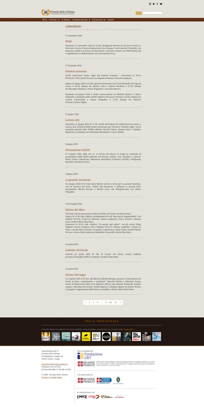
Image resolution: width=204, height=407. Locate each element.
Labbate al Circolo (76, 250)
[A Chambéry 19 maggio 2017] (106, 340)
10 (110, 302)
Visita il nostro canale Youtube (160, 4)
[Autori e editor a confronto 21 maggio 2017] (96, 340)
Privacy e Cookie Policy (52, 377)
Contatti (110, 20)
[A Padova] (86, 340)
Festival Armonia (76, 71)
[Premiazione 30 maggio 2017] (46, 340)
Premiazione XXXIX (77, 150)
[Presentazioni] (56, 340)
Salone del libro (75, 209)
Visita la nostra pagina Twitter (153, 4)
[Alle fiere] (146, 340)
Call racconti (97, 20)
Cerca (138, 13)
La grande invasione (78, 179)
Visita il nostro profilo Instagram (149, 4)
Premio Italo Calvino (58, 11)
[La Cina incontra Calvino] (76, 340)
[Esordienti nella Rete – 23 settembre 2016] (156, 340)
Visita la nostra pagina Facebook (157, 4)
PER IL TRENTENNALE (102, 321)
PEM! (68, 41)
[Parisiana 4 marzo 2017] (126, 340)
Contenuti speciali (80, 20)
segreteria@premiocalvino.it (55, 364)
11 (116, 302)
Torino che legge (75, 274)
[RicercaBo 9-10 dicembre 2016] (136, 340)
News (44, 20)
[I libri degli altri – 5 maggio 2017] (116, 340)
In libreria (66, 20)
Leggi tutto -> (129, 329)
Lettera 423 (72, 120)
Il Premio (53, 20)
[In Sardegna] (66, 340)
